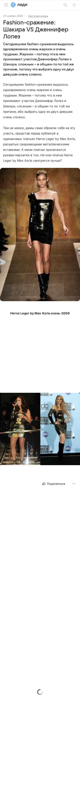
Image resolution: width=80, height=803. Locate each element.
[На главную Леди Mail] (21, 5)
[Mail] (13, 5)
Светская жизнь (38, 15)
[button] (40, 235)
